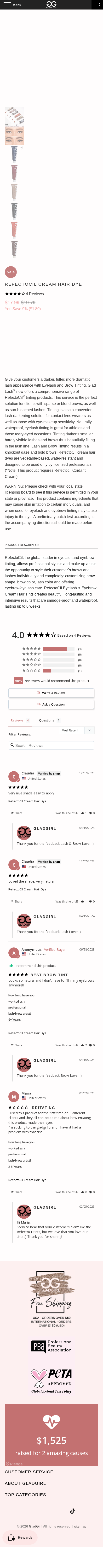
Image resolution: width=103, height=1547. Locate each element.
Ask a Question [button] (53, 704)
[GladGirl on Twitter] (31, 1512)
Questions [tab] (46, 720)
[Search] (86, 5)
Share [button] (18, 813)
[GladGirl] (51, 5)
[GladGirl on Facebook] (39, 1512)
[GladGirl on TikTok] (72, 1512)
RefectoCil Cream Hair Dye (27, 801)
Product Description (22, 545)
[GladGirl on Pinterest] (56, 1512)
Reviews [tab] (17, 720)
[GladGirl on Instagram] (65, 1512)
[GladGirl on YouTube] (48, 1512)
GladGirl (35, 1526)
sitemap (80, 1526)
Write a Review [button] (53, 693)
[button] (84, 813)
